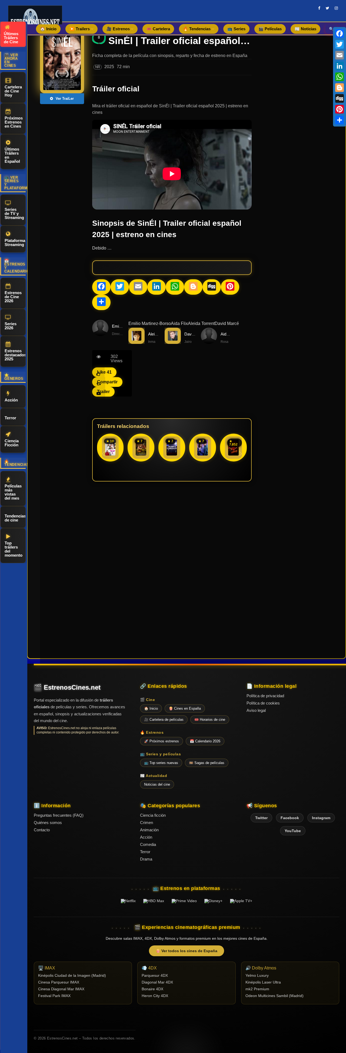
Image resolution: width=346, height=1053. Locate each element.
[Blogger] (339, 87)
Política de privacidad (265, 695)
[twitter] (327, 8)
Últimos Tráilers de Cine (11, 37)
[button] (240, 454)
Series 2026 (10, 325)
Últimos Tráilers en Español (12, 155)
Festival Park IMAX (54, 996)
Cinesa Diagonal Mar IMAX (61, 989)
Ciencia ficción (153, 815)
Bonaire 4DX (152, 989)
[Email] (339, 55)
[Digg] (339, 98)
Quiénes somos (48, 822)
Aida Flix (179, 323)
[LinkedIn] (339, 66)
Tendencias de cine (15, 518)
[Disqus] (172, 559)
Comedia (148, 844)
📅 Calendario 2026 (205, 741)
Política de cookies (263, 703)
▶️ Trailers (80, 28)
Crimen (146, 822)
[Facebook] (339, 33)
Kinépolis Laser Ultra (263, 982)
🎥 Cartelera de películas (164, 719)
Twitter (261, 818)
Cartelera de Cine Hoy (13, 91)
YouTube (293, 831)
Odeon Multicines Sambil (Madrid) (274, 996)
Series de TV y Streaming (14, 213)
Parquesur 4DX (155, 976)
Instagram (321, 818)
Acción (11, 400)
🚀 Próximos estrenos (161, 741)
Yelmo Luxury (257, 976)
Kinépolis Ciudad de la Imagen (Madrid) (72, 976)
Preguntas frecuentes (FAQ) (59, 815)
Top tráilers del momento (13, 549)
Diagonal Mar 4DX (157, 982)
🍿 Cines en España (185, 708)
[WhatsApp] (339, 76)
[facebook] (319, 8)
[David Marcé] (173, 342)
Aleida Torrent (201, 323)
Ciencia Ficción (12, 443)
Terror (10, 418)
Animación (149, 830)
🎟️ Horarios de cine (209, 719)
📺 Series (236, 28)
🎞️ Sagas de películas (206, 763)
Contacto (42, 830)
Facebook (290, 818)
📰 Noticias (305, 28)
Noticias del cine (157, 784)
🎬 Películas (270, 28)
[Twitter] (339, 44)
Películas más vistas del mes (13, 492)
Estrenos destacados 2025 (15, 354)
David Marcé (227, 323)
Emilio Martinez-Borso (149, 323)
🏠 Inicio (48, 28)
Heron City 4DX (155, 996)
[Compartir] (339, 120)
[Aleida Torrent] (136, 342)
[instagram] (336, 8)
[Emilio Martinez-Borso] (100, 334)
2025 (109, 66)
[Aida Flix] (209, 342)
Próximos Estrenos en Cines (14, 122)
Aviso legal (256, 710)
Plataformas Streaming (15, 242)
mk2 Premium (257, 989)
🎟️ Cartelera (158, 28)
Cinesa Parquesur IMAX (58, 982)
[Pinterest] (339, 109)
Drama (146, 859)
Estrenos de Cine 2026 (13, 296)
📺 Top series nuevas (161, 763)
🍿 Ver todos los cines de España (186, 951)
